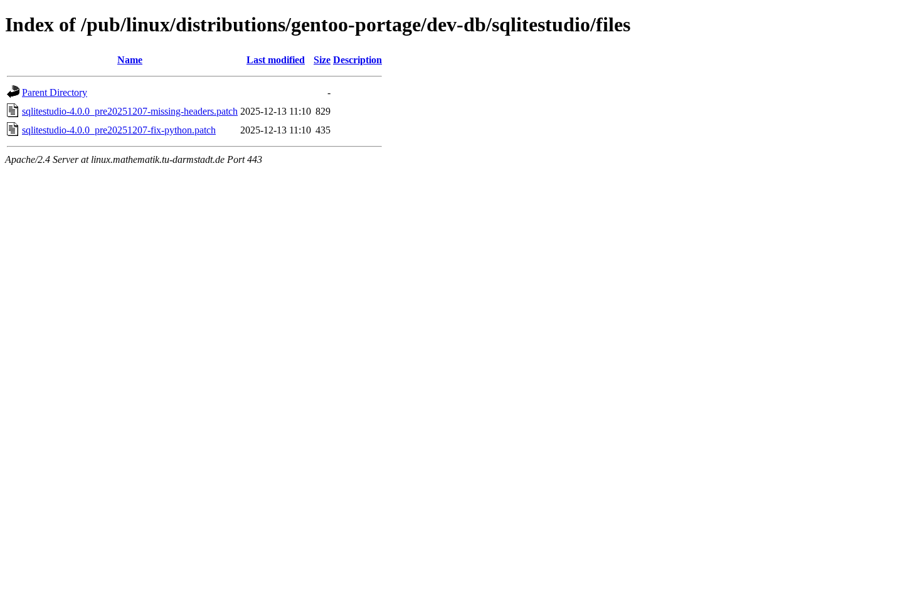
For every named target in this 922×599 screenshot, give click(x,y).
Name (129, 60)
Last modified (275, 60)
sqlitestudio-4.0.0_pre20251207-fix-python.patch (119, 130)
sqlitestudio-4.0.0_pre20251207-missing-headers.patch (130, 111)
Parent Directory (54, 92)
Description (357, 60)
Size (322, 60)
